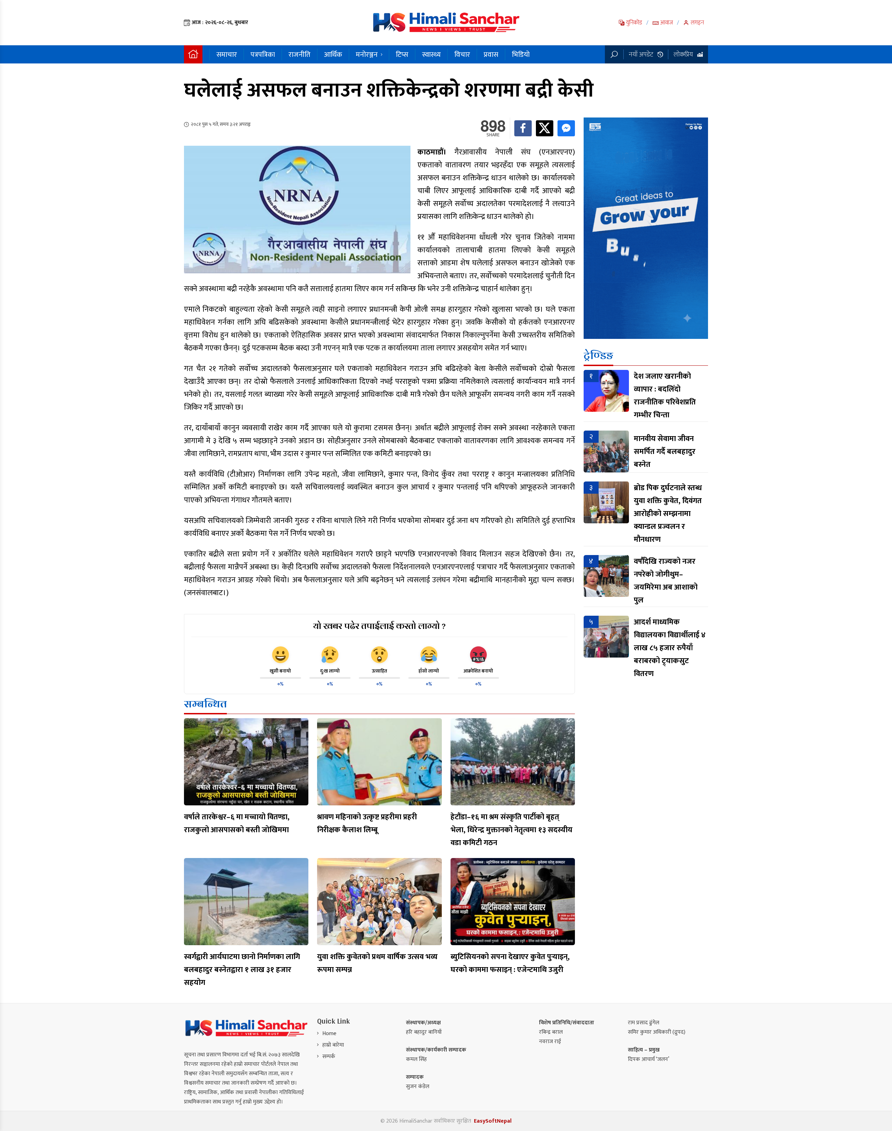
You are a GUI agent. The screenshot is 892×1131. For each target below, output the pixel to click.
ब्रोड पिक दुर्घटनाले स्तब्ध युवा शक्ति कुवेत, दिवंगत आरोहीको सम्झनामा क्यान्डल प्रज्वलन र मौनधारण (668, 513)
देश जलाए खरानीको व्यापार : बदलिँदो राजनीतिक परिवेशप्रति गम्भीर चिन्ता (665, 396)
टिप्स (402, 54)
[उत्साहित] (379, 655)
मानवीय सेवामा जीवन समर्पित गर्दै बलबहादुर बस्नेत (664, 451)
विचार (462, 54)
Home (329, 1033)
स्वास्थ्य (431, 54)
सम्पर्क (328, 1056)
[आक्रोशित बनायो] (478, 655)
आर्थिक (333, 54)
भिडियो (521, 54)
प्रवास (491, 54)
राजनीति (299, 54)
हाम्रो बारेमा (333, 1045)
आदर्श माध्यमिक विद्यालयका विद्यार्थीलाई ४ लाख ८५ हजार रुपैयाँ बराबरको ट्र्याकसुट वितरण (670, 648)
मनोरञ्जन (367, 54)
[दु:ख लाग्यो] (330, 655)
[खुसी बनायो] (280, 655)
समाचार (226, 54)
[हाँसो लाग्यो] (429, 655)
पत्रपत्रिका (263, 54)
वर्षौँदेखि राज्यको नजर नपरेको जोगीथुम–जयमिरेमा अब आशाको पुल (666, 581)
